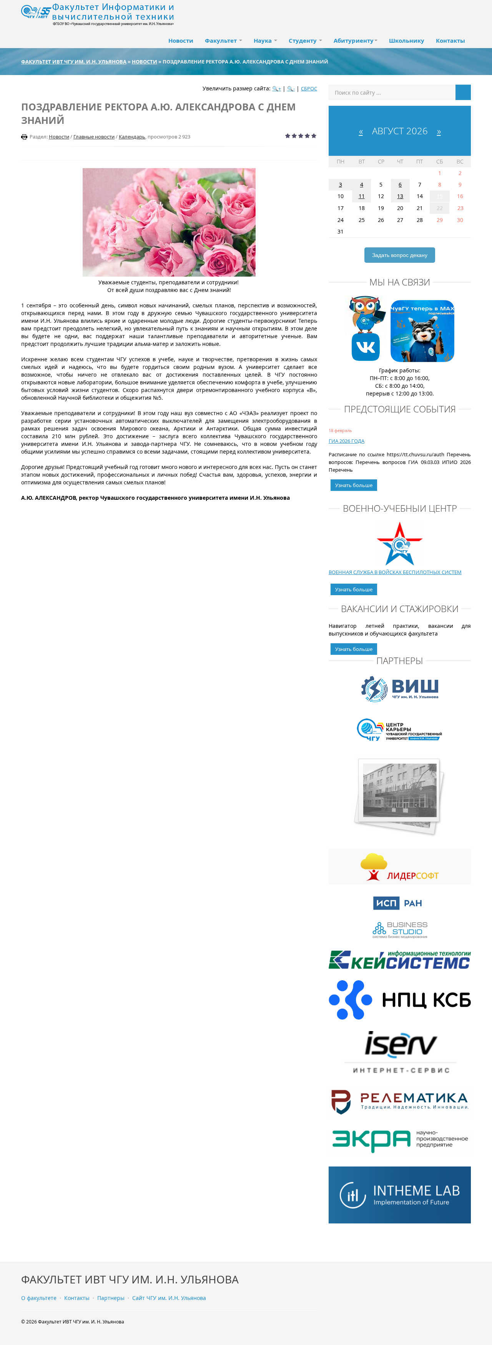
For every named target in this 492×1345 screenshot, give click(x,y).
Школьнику (406, 40)
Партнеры (111, 1298)
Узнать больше (353, 485)
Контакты (450, 40)
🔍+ (276, 88)
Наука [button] (263, 40)
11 (362, 196)
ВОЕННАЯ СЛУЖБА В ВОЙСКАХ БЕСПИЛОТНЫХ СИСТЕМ (395, 572)
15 (440, 196)
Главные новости (94, 136)
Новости (180, 40)
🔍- (291, 88)
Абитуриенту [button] (354, 40)
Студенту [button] (303, 40)
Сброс (309, 88)
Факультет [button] (221, 40)
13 (400, 196)
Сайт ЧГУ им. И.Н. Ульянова (169, 1298)
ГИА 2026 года (346, 440)
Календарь (132, 136)
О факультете (39, 1298)
